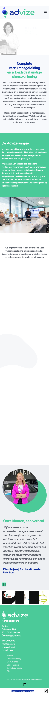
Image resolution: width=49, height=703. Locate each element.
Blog (9, 671)
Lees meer (28, 350)
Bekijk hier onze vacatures (22, 691)
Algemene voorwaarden (32, 679)
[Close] (46, 691)
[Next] (5, 584)
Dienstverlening (14, 658)
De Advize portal (14, 668)
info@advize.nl (8, 643)
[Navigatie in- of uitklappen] (45, 12)
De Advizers (12, 661)
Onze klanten (13, 664)
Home (10, 655)
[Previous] (3, 584)
